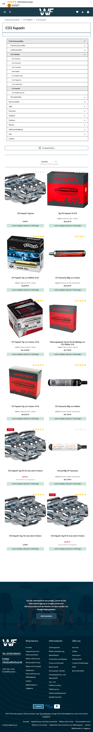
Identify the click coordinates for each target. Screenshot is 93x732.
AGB (74, 667)
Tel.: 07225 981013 (11, 653)
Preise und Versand (56, 663)
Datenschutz (77, 659)
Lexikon (28, 681)
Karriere (75, 647)
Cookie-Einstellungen (80, 663)
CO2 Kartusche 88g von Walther (67, 406)
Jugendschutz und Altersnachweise (32, 653)
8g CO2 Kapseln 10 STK (67, 213)
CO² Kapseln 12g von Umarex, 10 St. (25, 406)
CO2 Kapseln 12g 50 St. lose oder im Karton (68, 536)
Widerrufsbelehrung (56, 651)
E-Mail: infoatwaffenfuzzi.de (11, 660)
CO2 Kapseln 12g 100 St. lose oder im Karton (25, 471)
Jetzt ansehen (46, 616)
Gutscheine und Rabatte (58, 659)
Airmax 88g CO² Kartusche (67, 471)
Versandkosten (45, 714)
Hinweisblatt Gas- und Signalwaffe (57, 676)
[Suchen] (10, 11)
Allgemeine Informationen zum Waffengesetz (33, 673)
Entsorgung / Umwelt (57, 671)
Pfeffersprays (54, 689)
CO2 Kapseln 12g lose (25, 213)
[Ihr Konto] (82, 11)
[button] (84, 41)
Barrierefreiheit (78, 671)
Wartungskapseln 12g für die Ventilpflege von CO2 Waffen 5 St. (67, 343)
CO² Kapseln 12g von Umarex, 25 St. (25, 342)
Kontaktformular (8, 671)
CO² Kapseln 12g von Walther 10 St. (25, 278)
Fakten (74, 651)
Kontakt (29, 647)
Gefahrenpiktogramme (57, 693)
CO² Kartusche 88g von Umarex (67, 278)
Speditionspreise (55, 697)
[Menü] (4, 11)
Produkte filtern (48, 148)
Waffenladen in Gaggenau (31, 686)
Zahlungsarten (54, 647)
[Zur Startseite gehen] (46, 12)
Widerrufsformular (33, 659)
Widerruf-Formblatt (33, 666)
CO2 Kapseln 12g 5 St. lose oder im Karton (25, 536)
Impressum (76, 655)
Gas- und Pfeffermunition (55, 683)
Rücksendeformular (33, 662)
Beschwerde (53, 667)
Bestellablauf (54, 655)
